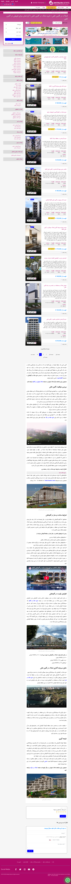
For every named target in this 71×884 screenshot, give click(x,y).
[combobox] (50, 840)
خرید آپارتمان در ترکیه (18, 51)
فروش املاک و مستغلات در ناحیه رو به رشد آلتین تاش (55, 286)
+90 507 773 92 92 (38, 3)
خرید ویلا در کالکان (17, 59)
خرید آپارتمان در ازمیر (17, 146)
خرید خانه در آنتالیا (17, 93)
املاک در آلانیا (61, 9)
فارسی (12, 1)
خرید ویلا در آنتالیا (17, 91)
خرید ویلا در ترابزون (17, 71)
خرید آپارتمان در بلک (17, 135)
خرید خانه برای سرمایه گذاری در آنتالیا (57, 86)
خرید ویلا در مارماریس (16, 64)
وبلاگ (44, 7)
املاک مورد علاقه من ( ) (6, 4)
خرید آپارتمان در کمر (17, 125)
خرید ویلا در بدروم (17, 67)
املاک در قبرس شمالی (28, 9)
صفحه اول (58, 354)
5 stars (57, 812)
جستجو (13, 39)
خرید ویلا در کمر (18, 126)
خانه (67, 7)
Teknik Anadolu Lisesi (49, 481)
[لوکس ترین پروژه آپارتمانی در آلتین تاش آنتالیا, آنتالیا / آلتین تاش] (33, 181)
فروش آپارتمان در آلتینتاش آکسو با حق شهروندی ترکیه (55, 58)
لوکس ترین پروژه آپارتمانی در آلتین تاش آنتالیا (55, 169)
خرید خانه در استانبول (17, 117)
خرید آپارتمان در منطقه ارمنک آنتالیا (58, 138)
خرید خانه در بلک (17, 138)
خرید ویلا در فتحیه (17, 61)
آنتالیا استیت (59, 378)
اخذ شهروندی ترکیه (51, 7)
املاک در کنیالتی (18, 83)
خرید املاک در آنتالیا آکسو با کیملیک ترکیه (56, 112)
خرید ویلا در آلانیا (17, 105)
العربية (16, 1)
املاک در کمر (48, 9)
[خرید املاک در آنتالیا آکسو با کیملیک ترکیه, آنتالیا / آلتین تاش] (33, 122)
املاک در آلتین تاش (55, 12)
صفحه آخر (45, 357)
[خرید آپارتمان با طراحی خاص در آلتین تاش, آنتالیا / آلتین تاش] (33, 331)
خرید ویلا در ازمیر (17, 147)
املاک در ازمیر (35, 9)
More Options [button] (8, 43)
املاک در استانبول (54, 9)
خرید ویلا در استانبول (17, 116)
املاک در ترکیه (61, 7)
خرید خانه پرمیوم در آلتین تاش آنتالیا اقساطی (56, 200)
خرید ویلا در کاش (17, 58)
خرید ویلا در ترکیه (18, 55)
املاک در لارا (18, 85)
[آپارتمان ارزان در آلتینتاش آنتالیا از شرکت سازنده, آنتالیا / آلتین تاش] (33, 268)
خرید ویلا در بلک (17, 137)
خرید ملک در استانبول (17, 112)
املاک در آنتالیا (67, 9)
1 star (65, 812)
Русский (7, 1)
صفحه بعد (33, 354)
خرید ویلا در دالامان (17, 66)
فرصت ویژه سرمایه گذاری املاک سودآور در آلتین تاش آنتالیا (55, 228)
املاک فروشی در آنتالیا (38, 382)
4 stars (59, 812)
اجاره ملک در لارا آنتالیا (16, 94)
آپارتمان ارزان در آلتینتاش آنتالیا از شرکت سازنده (55, 258)
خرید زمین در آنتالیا (17, 96)
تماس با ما (38, 7)
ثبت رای (63, 816)
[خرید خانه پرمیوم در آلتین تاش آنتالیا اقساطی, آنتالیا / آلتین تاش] (33, 210)
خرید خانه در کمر (17, 128)
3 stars (61, 812)
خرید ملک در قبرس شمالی (17, 152)
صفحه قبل (51, 354)
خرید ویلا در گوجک (17, 72)
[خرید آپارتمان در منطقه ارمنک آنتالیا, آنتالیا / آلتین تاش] (33, 150)
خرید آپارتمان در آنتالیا (17, 90)
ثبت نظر (30, 851)
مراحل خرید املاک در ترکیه (35, 862)
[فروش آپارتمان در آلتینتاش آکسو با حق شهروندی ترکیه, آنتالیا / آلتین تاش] (33, 68)
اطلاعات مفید (25, 862)
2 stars (63, 812)
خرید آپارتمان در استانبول (16, 114)
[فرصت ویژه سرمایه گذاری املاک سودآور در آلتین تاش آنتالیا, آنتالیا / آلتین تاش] (33, 239)
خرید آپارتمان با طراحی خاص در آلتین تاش (56, 319)
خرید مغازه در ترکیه (46, 862)
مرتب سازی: (64, 23)
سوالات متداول (19, 159)
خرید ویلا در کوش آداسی (16, 69)
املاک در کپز (18, 88)
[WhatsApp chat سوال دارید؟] (67, 880)
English (2, 1)
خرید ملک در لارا (62, 473)
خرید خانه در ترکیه (18, 76)
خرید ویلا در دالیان (17, 63)
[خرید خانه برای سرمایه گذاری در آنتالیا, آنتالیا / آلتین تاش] (33, 96)
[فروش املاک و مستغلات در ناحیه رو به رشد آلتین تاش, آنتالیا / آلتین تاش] (33, 299)
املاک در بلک (42, 9)
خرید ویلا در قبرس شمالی (16, 155)
